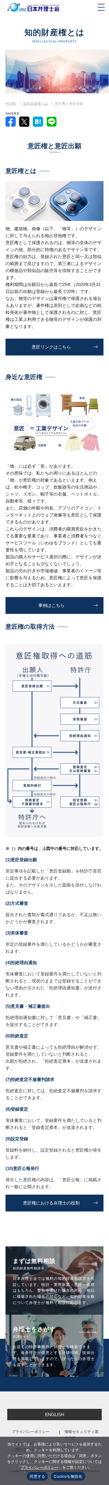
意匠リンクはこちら (51, 346)
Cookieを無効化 (68, 1476)
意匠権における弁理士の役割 (51, 1202)
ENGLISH (54, 1414)
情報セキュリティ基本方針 (82, 1434)
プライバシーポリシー (30, 1431)
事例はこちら (51, 605)
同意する (37, 1476)
